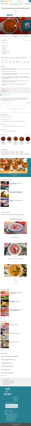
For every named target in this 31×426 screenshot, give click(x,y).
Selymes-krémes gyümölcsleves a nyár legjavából (15, 258)
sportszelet (11, 3)
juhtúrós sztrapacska (4, 3)
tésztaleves (7, 214)
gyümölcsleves (3, 214)
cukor (4, 48)
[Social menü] (23, 1)
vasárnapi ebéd (12, 57)
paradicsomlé (5, 42)
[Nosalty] (2, 1)
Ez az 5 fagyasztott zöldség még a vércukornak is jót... (14, 301)
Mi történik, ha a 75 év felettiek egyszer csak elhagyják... (16, 200)
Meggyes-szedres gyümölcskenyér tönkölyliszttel (9, 356)
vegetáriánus (15, 10)
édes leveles (11, 340)
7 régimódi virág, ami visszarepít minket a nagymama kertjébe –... (15, 293)
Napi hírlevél (7, 411)
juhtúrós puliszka (27, 3)
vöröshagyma (8, 52)
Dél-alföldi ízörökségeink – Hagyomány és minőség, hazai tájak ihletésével (15, 310)
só (6, 49)
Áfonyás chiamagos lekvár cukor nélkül (8, 359)
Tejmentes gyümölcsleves (15, 237)
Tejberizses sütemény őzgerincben (14, 333)
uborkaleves (22, 214)
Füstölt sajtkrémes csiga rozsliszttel (7, 372)
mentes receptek (17, 57)
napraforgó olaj (6, 45)
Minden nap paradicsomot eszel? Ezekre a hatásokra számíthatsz (15, 183)
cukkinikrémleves (17, 214)
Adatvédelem (15, 398)
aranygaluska (21, 3)
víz (3, 44)
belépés (7, 116)
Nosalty (15, 12)
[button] (15, 25)
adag (27, 40)
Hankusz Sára (15, 240)
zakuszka (15, 3)
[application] (15, 25)
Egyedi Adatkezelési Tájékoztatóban (10, 419)
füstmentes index (23, 57)
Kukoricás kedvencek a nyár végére (8, 382)
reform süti (11, 331)
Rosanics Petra (15, 283)
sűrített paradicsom (6, 51)
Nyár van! (10, 190)
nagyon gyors (3, 57)
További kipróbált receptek (6, 94)
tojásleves (12, 214)
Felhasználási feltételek (15, 397)
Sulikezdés (10, 181)
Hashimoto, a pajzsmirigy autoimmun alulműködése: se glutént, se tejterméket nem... (16, 192)
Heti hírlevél (12, 411)
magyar (7, 57)
